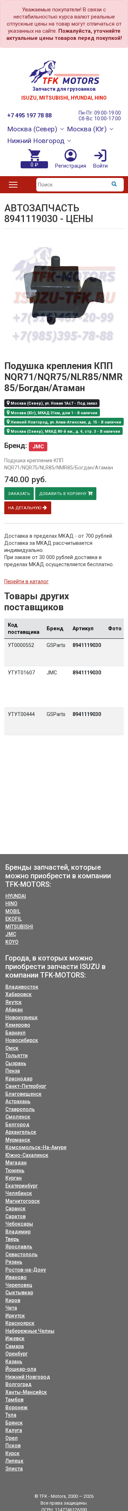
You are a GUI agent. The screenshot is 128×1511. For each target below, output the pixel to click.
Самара (14, 1346)
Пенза (12, 1071)
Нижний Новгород (27, 1377)
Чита (11, 1308)
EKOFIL (13, 919)
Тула (10, 1415)
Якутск (13, 1002)
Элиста (14, 1468)
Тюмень (15, 1170)
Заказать (19, 493)
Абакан (14, 1009)
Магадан (16, 1162)
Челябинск (18, 1193)
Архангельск (20, 1132)
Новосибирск (21, 1040)
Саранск (15, 1208)
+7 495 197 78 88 (29, 115)
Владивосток (21, 987)
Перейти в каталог (26, 581)
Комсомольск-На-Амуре (35, 1147)
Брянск (14, 1423)
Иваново (16, 1277)
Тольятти (16, 1055)
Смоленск (17, 1117)
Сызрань (15, 1063)
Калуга (13, 1430)
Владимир (18, 1231)
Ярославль (18, 1246)
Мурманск (17, 1140)
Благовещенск (23, 1094)
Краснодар (18, 1078)
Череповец (18, 1285)
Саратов (15, 1216)
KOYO (11, 942)
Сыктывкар (19, 1292)
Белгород (17, 1124)
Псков (13, 1445)
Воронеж (16, 1407)
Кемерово (17, 1025)
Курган (13, 1178)
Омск (11, 1048)
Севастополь (21, 1254)
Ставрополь (20, 1109)
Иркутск (15, 1315)
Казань (13, 1361)
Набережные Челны (29, 1331)
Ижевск (15, 1338)
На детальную (25, 507)
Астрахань (18, 1101)
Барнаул (15, 1033)
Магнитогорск (22, 1201)
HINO (11, 903)
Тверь (12, 1239)
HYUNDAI (15, 896)
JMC (10, 934)
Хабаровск (18, 994)
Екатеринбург (21, 1186)
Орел (11, 1438)
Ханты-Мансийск (26, 1392)
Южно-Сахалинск (26, 1155)
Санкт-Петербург (25, 1086)
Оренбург (16, 1354)
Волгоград (18, 1384)
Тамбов (14, 1399)
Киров (12, 1300)
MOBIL (12, 911)
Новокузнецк (21, 1017)
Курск (12, 1453)
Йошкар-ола (20, 1369)
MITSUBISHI (19, 927)
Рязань (13, 1262)
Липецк (14, 1461)
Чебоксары (19, 1224)
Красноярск (19, 1323)
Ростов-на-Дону (25, 1270)
